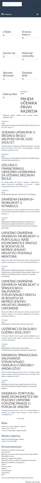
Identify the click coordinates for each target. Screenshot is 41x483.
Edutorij (4, 468)
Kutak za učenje (6, 466)
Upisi (3, 475)
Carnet (3, 464)
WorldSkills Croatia (7, 456)
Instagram (35, 4)
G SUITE (15, 7)
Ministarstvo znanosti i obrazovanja (12, 450)
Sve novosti (20, 418)
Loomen (36, 7)
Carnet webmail (26, 7)
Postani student (6, 470)
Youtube (27, 4)
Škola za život (5, 452)
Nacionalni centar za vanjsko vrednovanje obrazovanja (18, 460)
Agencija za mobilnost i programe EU (13, 462)
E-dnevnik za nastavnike (31, 9)
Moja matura (5, 473)
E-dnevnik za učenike (14, 9)
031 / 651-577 (11, 428)
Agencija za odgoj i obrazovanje (11, 458)
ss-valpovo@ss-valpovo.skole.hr (16, 430)
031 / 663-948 (11, 441)
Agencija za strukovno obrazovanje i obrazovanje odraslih (19, 454)
